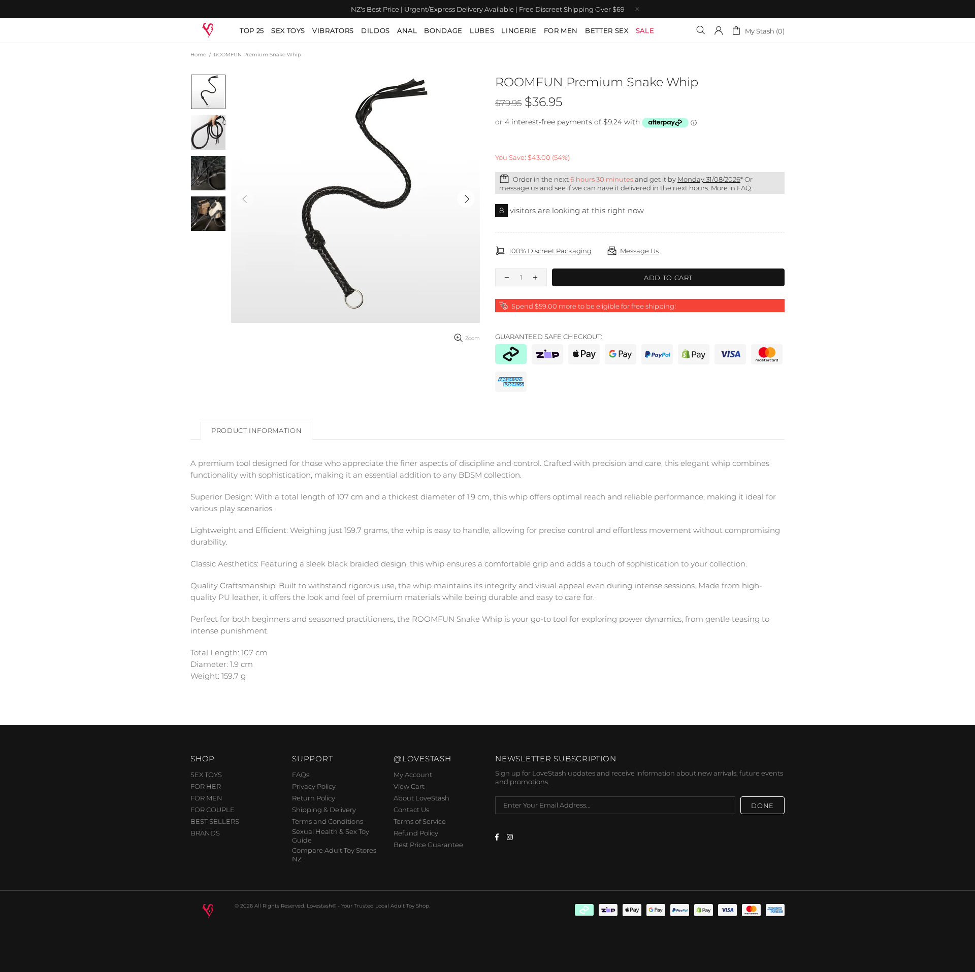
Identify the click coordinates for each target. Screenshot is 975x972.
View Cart (409, 786)
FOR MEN (206, 798)
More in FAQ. (732, 188)
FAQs (300, 774)
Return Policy (313, 798)
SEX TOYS (206, 774)
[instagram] (511, 837)
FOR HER (205, 786)
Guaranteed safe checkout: (548, 336)
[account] (718, 30)
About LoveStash (421, 798)
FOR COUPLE (212, 810)
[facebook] (498, 837)
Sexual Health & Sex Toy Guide (330, 835)
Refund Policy (416, 833)
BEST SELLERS (214, 821)
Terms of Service (420, 821)
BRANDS (205, 833)
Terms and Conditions (327, 821)
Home (198, 54)
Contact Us (411, 810)
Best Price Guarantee (428, 845)
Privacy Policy (314, 786)
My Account (413, 774)
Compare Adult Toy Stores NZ (334, 854)
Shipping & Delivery (324, 810)
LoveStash (208, 30)
